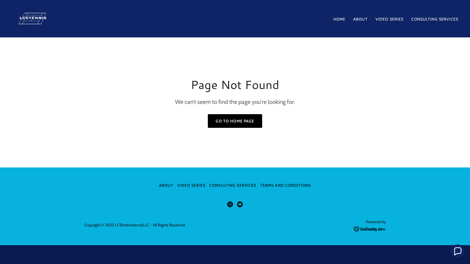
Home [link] (339, 19)
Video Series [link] (390, 19)
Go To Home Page (235, 121)
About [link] (360, 19)
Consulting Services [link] (434, 19)
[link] (35, 18)
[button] (457, 251)
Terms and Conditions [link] (285, 185)
